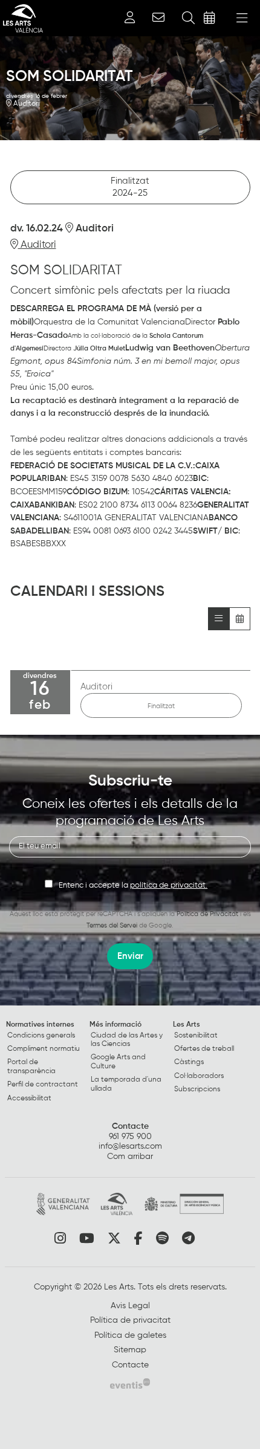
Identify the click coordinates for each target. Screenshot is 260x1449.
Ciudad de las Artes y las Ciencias (127, 1040)
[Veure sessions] (218, 618)
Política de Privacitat (207, 914)
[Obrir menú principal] (242, 18)
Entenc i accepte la (133, 885)
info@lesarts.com (130, 1146)
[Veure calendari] (239, 618)
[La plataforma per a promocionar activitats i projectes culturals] (130, 1383)
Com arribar (130, 1156)
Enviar (130, 956)
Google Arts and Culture (118, 1062)
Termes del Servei (111, 925)
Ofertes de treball (204, 1049)
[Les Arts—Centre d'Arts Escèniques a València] (21, 18)
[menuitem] (46, 1064)
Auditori (25, 104)
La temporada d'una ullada (126, 1084)
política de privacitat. (168, 885)
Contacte (130, 1126)
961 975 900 (130, 1136)
